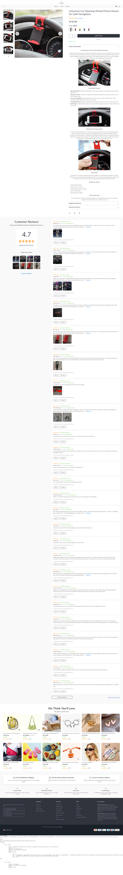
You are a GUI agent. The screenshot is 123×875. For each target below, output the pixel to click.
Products (78, 806)
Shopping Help (59, 806)
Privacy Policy (39, 808)
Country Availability (60, 813)
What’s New (79, 808)
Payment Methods (60, 819)
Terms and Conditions (81, 817)
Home (77, 804)
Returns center (59, 815)
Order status (59, 808)
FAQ (57, 817)
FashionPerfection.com (102, 804)
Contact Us (38, 806)
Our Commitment (101, 813)
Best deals (67, 6)
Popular (61, 6)
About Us (38, 804)
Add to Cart (98, 35)
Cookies (78, 813)
